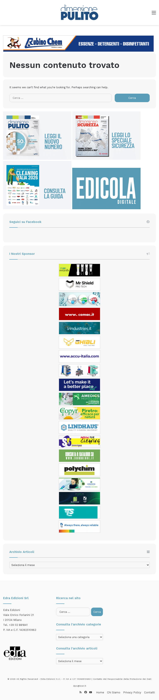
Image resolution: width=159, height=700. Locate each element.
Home (100, 692)
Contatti (149, 692)
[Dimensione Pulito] (79, 12)
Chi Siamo (113, 692)
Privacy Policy (132, 692)
